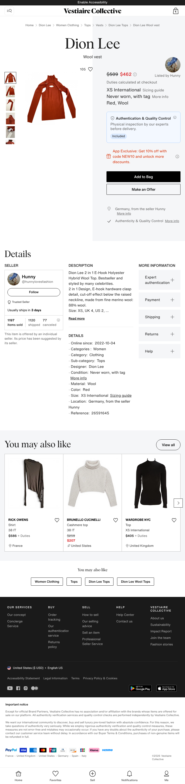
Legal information (55, 678)
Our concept (16, 614)
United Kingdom (26, 756)
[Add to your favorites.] (57, 520)
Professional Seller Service (92, 641)
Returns (151, 334)
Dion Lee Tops (118, 25)
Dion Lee (45, 25)
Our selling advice (90, 624)
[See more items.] (178, 503)
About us (157, 618)
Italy (84, 756)
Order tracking (54, 617)
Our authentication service (59, 631)
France (9, 756)
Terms (75, 678)
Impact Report (161, 631)
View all (168, 445)
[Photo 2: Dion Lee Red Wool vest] (10, 91)
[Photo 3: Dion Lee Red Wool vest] (10, 105)
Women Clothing (67, 25)
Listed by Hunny (167, 75)
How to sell (90, 614)
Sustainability (160, 624)
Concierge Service (15, 624)
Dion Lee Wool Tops (135, 581)
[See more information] (177, 156)
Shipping (152, 317)
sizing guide (153, 90)
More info (160, 96)
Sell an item (90, 632)
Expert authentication (157, 279)
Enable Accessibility (92, 2)
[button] (176, 11)
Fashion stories (161, 644)
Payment (152, 299)
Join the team (160, 638)
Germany (63, 756)
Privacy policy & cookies (100, 678)
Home (29, 25)
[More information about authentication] (175, 117)
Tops (87, 25)
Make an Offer (143, 189)
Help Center (125, 614)
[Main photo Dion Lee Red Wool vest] (10, 78)
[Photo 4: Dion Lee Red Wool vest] (10, 118)
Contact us (124, 621)
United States (47, 756)
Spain (75, 756)
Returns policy (54, 644)
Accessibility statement (23, 678)
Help (149, 351)
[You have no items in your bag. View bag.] (176, 11)
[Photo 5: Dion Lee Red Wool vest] (10, 132)
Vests (99, 25)
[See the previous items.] (6, 503)
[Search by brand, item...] (9, 11)
